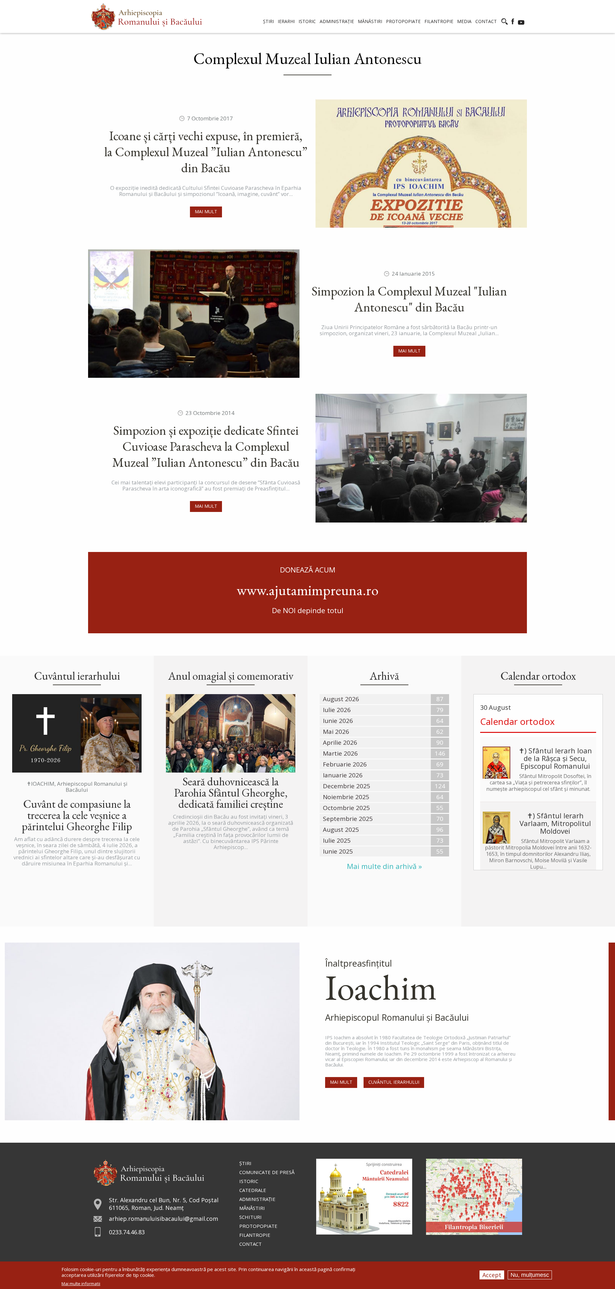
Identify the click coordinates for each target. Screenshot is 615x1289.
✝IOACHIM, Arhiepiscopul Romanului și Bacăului (77, 786)
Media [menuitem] (464, 21)
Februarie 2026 (345, 764)
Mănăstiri (252, 1208)
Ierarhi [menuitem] (286, 21)
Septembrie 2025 (348, 819)
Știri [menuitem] (268, 21)
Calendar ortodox (517, 721)
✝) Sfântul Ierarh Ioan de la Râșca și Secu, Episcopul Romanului (555, 758)
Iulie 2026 (337, 710)
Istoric (248, 1181)
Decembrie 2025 (346, 786)
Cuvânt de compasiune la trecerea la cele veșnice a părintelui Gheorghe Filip (77, 815)
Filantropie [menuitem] (438, 21)
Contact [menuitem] (486, 21)
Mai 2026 (336, 731)
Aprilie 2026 (340, 742)
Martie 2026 (340, 753)
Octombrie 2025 (346, 808)
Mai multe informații (81, 1284)
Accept (491, 1275)
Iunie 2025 (338, 851)
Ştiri (245, 1163)
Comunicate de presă (266, 1172)
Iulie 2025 (337, 840)
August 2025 (341, 829)
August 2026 (341, 699)
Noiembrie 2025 (346, 797)
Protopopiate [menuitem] (403, 21)
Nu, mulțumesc (530, 1275)
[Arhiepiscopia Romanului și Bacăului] (149, 1172)
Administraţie (257, 1199)
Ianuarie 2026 (343, 775)
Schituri (250, 1217)
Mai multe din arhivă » (384, 866)
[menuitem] (146, 16)
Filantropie (254, 1235)
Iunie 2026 (338, 721)
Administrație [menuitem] (337, 21)
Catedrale (252, 1190)
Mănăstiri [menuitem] (370, 21)
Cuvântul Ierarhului (393, 1082)
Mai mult (206, 211)
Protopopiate (258, 1226)
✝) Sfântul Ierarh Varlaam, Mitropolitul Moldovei (555, 823)
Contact (250, 1244)
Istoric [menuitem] (307, 21)
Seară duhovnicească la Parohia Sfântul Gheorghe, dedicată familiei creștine (231, 792)
